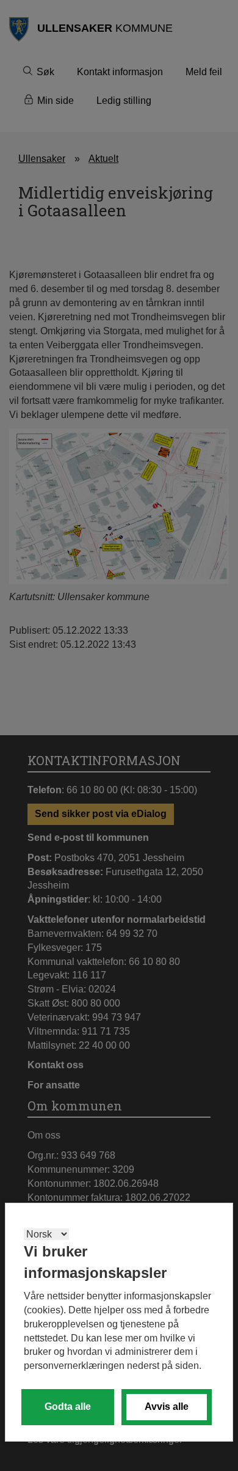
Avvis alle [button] (167, 1406)
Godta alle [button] (68, 1406)
